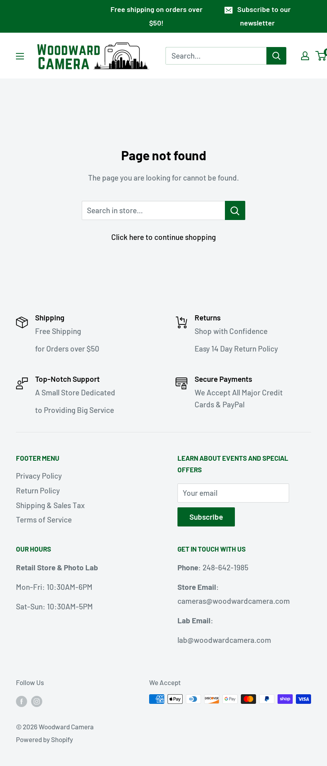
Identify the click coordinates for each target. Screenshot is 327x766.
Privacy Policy (39, 475)
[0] (321, 56)
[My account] (305, 55)
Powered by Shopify (44, 739)
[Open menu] (20, 56)
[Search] (276, 56)
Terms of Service (44, 519)
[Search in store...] (235, 210)
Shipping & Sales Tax (50, 505)
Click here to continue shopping (163, 237)
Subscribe (206, 516)
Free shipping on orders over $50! (156, 16)
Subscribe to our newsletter (264, 16)
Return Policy (38, 490)
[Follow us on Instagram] (36, 700)
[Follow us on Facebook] (21, 700)
